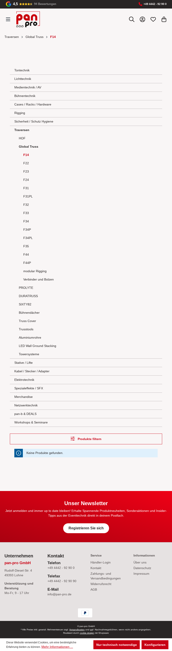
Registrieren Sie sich (86, 528)
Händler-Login (100, 562)
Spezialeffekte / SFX (28, 388)
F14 (26, 155)
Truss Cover (27, 321)
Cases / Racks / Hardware (32, 104)
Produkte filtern (89, 439)
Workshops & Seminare (31, 422)
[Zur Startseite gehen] (28, 19)
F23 (26, 171)
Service (96, 555)
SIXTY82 (25, 304)
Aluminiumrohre (30, 337)
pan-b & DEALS (25, 414)
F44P (27, 263)
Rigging (19, 113)
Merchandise (23, 397)
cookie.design (87, 633)
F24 (26, 180)
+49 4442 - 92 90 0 (155, 4)
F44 (26, 254)
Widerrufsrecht (100, 584)
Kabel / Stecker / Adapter (31, 371)
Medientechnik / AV (27, 87)
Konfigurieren (155, 645)
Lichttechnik (22, 79)
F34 (26, 221)
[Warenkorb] (164, 19)
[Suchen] (131, 19)
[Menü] (8, 19)
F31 (26, 188)
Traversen (21, 130)
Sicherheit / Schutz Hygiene (33, 121)
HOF (22, 138)
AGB (93, 589)
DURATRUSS (28, 296)
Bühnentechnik (24, 96)
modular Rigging (35, 271)
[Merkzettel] (153, 19)
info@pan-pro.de (59, 594)
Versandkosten (77, 629)
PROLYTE (26, 287)
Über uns (139, 562)
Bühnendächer (29, 312)
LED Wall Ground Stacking (37, 346)
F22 (26, 163)
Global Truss (28, 146)
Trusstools (26, 329)
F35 (26, 246)
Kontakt (95, 568)
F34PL (28, 238)
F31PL (28, 196)
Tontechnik (22, 70)
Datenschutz (142, 568)
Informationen (144, 555)
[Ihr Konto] (142, 19)
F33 (26, 213)
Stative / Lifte (23, 362)
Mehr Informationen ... (57, 647)
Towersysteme (29, 354)
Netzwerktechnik (26, 405)
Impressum (141, 573)
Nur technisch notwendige (116, 645)
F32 (26, 204)
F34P (27, 229)
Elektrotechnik (24, 379)
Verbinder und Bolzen (38, 279)
